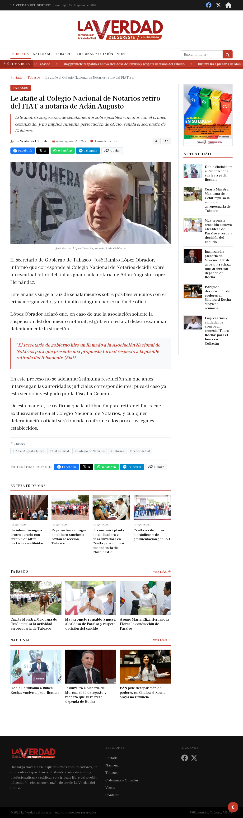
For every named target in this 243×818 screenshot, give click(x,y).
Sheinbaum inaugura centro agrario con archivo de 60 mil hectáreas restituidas (27, 536)
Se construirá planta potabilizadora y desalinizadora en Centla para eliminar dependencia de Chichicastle (109, 541)
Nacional (42, 54)
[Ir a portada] (228, 5)
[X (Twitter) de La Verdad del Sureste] (218, 5)
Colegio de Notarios (91, 451)
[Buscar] (228, 54)
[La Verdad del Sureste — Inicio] (121, 29)
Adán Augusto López (29, 451)
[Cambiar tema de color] (233, 807)
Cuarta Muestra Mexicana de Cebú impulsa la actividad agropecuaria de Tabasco (33, 624)
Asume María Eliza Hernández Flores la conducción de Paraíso (144, 624)
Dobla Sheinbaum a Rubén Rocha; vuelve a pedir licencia (34, 690)
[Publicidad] (208, 114)
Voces (123, 54)
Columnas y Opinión (94, 54)
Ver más (160, 571)
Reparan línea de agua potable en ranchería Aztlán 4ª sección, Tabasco (69, 536)
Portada (20, 54)
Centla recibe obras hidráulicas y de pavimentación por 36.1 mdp (152, 536)
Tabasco (63, 54)
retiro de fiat (141, 451)
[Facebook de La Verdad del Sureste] (209, 5)
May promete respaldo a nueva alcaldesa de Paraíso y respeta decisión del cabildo (112, 64)
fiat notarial (60, 451)
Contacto (112, 794)
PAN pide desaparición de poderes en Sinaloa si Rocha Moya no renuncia (142, 692)
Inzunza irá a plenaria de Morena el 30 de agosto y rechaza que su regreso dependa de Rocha (86, 695)
